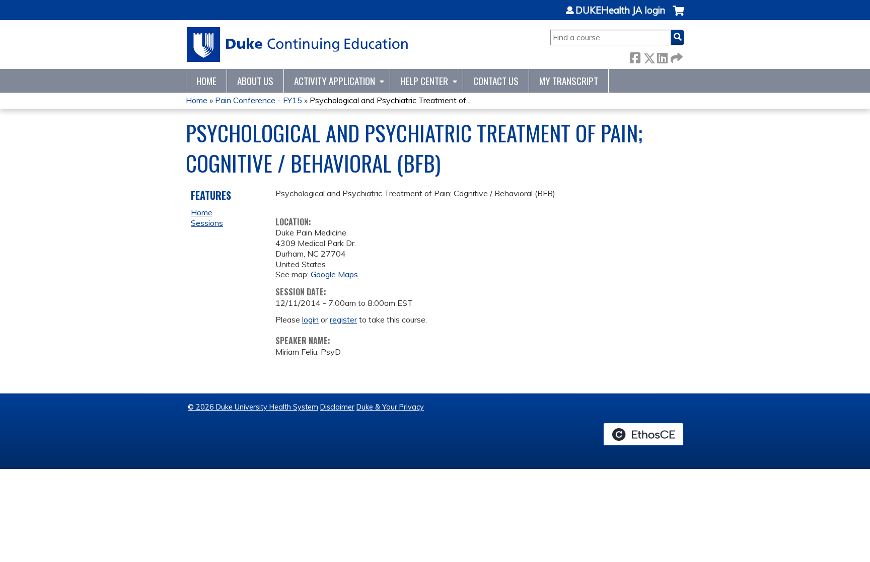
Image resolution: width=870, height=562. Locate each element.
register (343, 319)
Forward (676, 56)
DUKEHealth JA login (620, 10)
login (310, 319)
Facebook (635, 56)
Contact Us (496, 80)
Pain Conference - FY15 (258, 100)
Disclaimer (337, 407)
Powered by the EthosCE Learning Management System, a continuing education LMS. (643, 434)
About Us (255, 80)
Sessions (207, 223)
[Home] (298, 44)
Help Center (424, 80)
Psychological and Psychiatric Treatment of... (390, 100)
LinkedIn (662, 56)
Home (206, 80)
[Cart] (678, 16)
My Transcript (568, 80)
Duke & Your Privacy (390, 407)
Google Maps (334, 274)
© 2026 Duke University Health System (253, 407)
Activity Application (334, 80)
